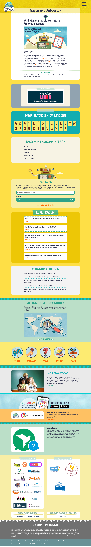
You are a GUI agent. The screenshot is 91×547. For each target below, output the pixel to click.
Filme (73, 360)
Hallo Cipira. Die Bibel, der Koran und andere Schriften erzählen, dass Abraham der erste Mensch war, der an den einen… (27, 249)
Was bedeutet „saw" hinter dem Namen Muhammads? (42, 219)
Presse (34, 540)
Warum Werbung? (45, 89)
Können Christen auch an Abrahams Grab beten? (39, 273)
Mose (48, 58)
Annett (31, 52)
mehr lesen (50, 385)
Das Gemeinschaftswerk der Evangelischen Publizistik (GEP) (27, 529)
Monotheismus (28, 155)
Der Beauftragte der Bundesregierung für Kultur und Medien (27, 530)
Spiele (17, 360)
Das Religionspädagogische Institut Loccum (62, 533)
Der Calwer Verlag (26, 533)
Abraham (44, 58)
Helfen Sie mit (58, 540)
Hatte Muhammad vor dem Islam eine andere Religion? (43, 256)
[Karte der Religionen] (45, 325)
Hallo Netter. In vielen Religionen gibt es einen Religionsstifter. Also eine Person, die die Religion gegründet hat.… (27, 239)
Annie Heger (63, 516)
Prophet (40, 75)
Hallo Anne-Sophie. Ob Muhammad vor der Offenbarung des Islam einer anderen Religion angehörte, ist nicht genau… (27, 258)
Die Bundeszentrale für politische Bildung (33, 532)
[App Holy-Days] (45, 401)
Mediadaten (40, 540)
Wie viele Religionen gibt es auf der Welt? (38, 286)
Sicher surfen (67, 540)
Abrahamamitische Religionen (32, 76)
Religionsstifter (29, 158)
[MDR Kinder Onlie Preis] (60, 486)
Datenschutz (21, 540)
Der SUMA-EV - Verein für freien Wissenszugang (56, 535)
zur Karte (45, 339)
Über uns (28, 540)
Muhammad (51, 61)
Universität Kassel (50, 530)
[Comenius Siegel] (71, 469)
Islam (46, 17)
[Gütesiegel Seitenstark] (55, 469)
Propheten (27, 75)
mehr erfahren (51, 419)
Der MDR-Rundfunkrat (36, 535)
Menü (84, 4)
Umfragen (31, 360)
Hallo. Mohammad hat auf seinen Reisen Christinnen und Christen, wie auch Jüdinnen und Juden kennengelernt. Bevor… (27, 229)
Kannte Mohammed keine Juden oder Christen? (40, 227)
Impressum (14, 540)
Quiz (45, 360)
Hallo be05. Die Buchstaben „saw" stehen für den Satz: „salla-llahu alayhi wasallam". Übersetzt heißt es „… (27, 221)
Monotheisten (57, 75)
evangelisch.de (27, 543)
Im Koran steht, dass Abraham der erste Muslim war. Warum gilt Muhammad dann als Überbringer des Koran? (45, 246)
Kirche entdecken (53, 428)
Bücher (59, 360)
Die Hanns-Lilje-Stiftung (62, 530)
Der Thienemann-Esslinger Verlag (41, 533)
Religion (18, 196)
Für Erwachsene (49, 540)
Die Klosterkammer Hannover (67, 532)
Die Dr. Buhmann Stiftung (51, 532)
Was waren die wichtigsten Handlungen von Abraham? (41, 277)
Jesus (44, 75)
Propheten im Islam (30, 150)
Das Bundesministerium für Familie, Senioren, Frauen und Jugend (61, 529)
